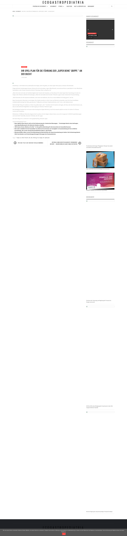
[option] (100, 30)
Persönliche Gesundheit (39, 6)
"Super (18, 137)
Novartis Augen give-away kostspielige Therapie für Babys (99, 511)
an (20, 137)
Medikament (91, 6)
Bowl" (23, 137)
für (38, 137)
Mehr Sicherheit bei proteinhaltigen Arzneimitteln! (97, 169)
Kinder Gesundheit (92, 33)
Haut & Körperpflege (80, 6)
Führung (35, 137)
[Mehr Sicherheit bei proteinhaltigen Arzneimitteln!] (100, 159)
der (29, 137)
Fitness (60, 6)
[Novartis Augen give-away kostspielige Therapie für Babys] (100, 461)
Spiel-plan (47, 137)
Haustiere (69, 6)
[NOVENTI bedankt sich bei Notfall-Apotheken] (100, 181)
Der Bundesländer (92, 35)
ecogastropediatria (63, 527)
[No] (125, 532)
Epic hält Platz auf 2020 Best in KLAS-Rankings (30, 143)
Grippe (40, 137)
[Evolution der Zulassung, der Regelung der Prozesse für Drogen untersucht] (100, 250)
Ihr (43, 137)
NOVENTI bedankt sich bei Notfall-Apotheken (96, 190)
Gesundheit (53, 6)
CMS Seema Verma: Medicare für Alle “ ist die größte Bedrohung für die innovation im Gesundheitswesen (43, 127)
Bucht (26, 137)
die (31, 137)
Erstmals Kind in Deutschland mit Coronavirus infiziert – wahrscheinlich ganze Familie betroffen (63, 143)
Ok (63, 534)
